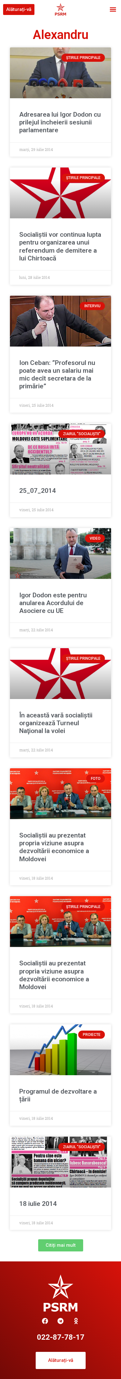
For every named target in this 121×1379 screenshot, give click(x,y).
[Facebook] (45, 1321)
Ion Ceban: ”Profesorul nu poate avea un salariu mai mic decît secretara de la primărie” (57, 374)
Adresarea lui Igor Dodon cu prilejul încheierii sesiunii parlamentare (60, 122)
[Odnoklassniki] (76, 1321)
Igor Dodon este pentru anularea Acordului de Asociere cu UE (53, 602)
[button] (113, 9)
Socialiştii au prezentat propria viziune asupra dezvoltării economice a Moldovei (54, 847)
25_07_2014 (37, 490)
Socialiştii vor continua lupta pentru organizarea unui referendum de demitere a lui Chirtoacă (60, 246)
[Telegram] (60, 1321)
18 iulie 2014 (38, 1203)
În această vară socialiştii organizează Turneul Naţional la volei (55, 723)
